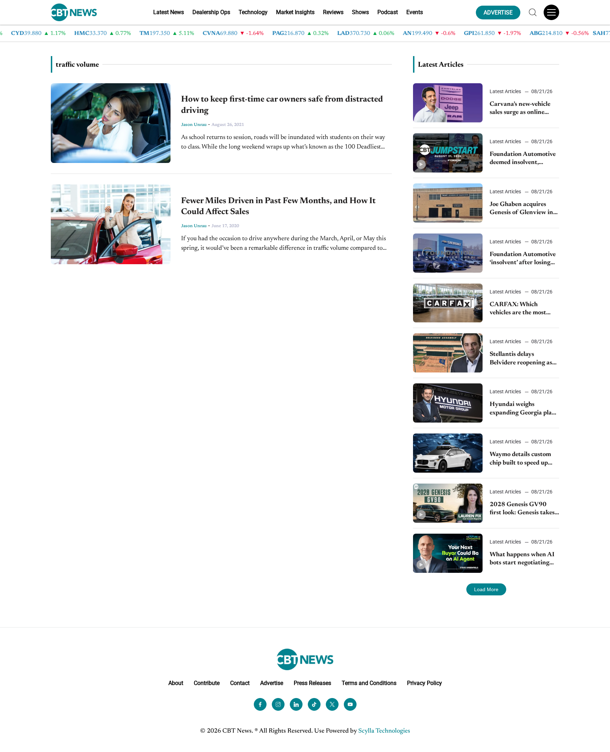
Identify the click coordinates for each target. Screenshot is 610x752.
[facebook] (260, 704)
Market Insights (295, 12)
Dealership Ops (211, 12)
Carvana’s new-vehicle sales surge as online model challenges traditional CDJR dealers (524, 109)
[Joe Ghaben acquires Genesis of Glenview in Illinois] (448, 203)
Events (414, 12)
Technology (253, 12)
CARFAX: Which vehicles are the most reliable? (518, 309)
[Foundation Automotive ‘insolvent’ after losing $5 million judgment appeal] (448, 253)
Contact (240, 683)
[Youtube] (350, 704)
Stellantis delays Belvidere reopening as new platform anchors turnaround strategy (521, 359)
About (175, 683)
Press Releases (312, 683)
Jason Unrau (194, 125)
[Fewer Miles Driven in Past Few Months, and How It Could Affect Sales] (111, 224)
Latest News (168, 12)
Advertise (271, 683)
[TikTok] (314, 704)
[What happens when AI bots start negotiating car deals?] (448, 553)
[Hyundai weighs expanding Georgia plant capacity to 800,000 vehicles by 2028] (448, 403)
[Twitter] (332, 704)
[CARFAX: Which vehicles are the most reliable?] (448, 303)
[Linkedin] (296, 704)
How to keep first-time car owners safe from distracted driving (282, 105)
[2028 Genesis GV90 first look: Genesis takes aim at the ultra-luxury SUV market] (448, 503)
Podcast (387, 12)
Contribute (207, 683)
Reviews (333, 12)
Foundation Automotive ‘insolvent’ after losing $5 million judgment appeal (523, 259)
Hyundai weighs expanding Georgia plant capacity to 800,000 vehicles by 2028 (524, 409)
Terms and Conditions (369, 683)
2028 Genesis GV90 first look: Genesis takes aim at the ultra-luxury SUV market (522, 509)
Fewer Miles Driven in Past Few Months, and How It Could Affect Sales (278, 206)
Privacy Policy (424, 683)
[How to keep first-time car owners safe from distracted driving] (111, 123)
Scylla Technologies (384, 731)
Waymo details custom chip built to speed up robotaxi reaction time (520, 459)
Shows (360, 12)
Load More (486, 589)
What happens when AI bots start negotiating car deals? (522, 560)
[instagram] (278, 704)
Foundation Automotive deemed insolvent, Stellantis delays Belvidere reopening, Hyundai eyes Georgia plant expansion (523, 159)
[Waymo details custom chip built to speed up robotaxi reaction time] (448, 453)
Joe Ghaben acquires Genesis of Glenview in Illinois (521, 209)
